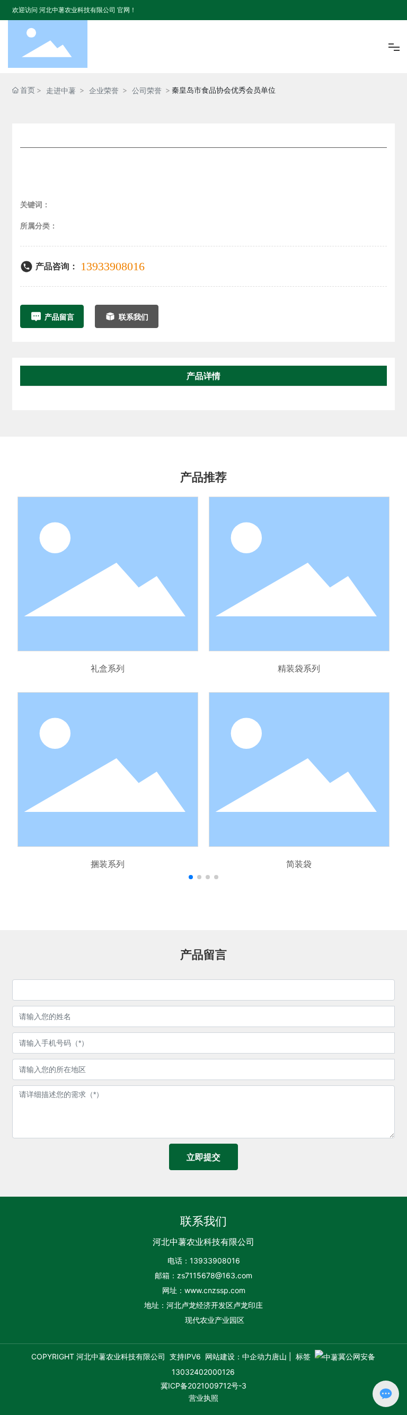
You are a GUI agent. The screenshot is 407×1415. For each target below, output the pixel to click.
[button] (191, 877)
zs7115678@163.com (214, 1275)
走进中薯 (61, 90)
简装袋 (299, 864)
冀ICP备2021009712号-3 (203, 1385)
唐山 (279, 1356)
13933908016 (113, 266)
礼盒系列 (108, 668)
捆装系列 (108, 864)
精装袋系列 (299, 668)
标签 (303, 1356)
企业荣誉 (104, 90)
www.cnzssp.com (214, 1290)
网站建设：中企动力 (238, 1356)
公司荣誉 (147, 90)
